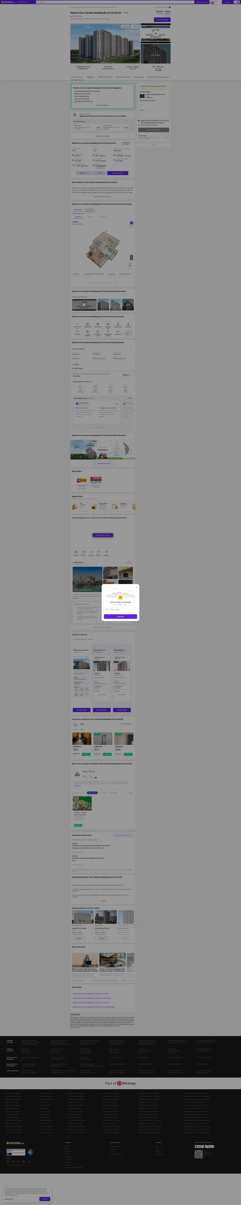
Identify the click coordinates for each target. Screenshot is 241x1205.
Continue (120, 616)
